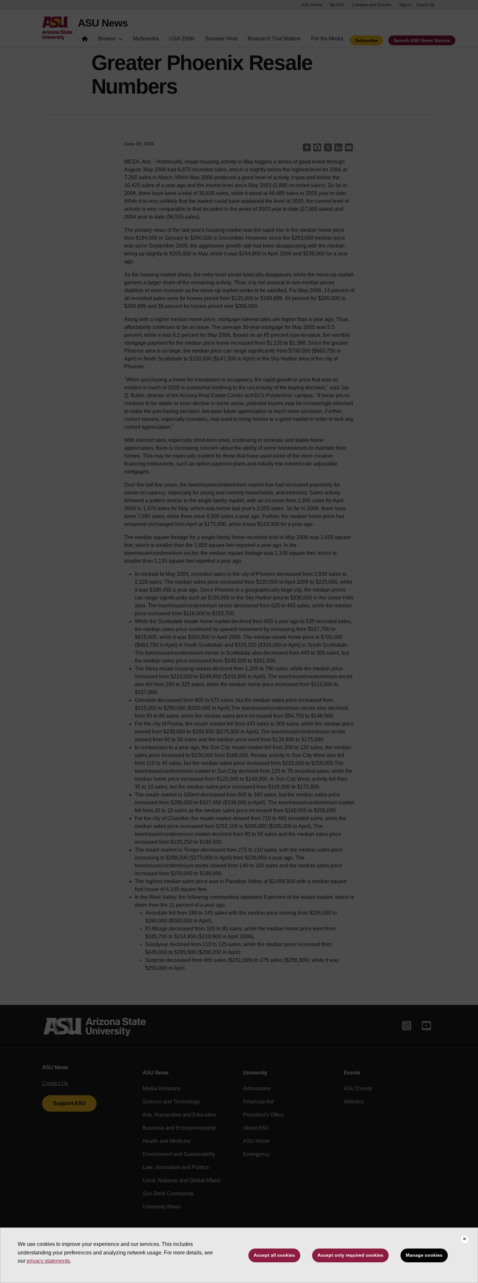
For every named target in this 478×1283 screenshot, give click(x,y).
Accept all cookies (274, 1255)
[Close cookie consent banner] (464, 1239)
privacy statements (48, 1261)
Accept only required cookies (350, 1255)
